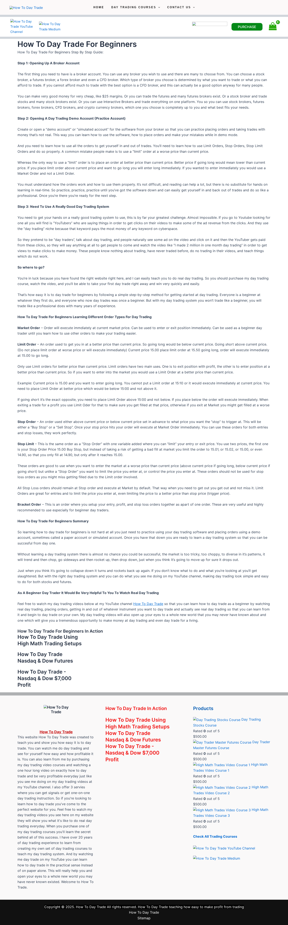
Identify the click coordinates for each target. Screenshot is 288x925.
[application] (158, 7)
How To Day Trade (148, 604)
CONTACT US (179, 7)
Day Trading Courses (133, 7)
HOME (98, 7)
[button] (246, 27)
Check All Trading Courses (215, 836)
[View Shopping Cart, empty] (273, 27)
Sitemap (144, 918)
